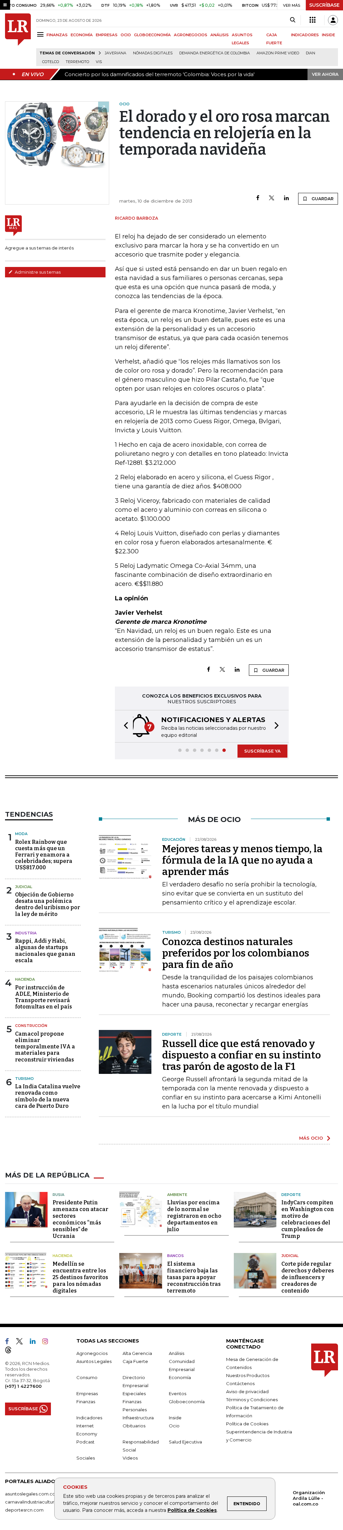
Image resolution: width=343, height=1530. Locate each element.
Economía (180, 1377)
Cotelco (50, 62)
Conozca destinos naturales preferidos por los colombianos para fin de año (235, 953)
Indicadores (89, 1417)
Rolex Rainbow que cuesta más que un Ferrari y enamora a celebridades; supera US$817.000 (43, 855)
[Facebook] (257, 198)
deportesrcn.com (24, 1510)
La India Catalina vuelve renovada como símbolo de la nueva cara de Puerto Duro (47, 1096)
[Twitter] (272, 198)
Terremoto (77, 62)
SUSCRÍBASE (324, 5)
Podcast (85, 1441)
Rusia (58, 1194)
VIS (99, 62)
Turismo (24, 1078)
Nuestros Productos (247, 1375)
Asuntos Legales (94, 1361)
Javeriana (115, 53)
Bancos (175, 1255)
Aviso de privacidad (247, 1391)
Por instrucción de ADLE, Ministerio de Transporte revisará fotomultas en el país (43, 997)
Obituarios (134, 1425)
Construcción (31, 1025)
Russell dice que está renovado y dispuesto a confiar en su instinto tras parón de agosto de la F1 (241, 1055)
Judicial (23, 886)
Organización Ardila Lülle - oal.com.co (309, 1498)
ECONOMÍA (82, 35)
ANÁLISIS (219, 35)
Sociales (85, 1458)
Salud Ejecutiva (185, 1441)
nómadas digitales (153, 53)
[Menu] (41, 34)
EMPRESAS (107, 35)
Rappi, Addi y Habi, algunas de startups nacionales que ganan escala (45, 951)
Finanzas (85, 1401)
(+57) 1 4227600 (23, 1386)
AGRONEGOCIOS (190, 35)
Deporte (291, 1194)
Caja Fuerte (135, 1361)
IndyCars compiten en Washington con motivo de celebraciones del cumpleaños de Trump (307, 1219)
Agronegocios (92, 1353)
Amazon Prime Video (278, 53)
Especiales (134, 1393)
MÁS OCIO (311, 1138)
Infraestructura (138, 1417)
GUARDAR (322, 198)
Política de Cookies (192, 1510)
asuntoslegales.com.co (30, 1493)
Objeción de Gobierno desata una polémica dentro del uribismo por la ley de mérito (47, 904)
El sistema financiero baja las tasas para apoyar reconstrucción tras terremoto (194, 1277)
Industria (26, 933)
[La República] (18, 39)
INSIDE (328, 35)
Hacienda (25, 979)
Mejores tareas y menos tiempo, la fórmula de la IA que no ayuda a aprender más (242, 860)
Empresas (87, 1393)
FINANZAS (57, 35)
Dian (310, 53)
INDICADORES (305, 35)
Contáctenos (240, 1383)
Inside (175, 1417)
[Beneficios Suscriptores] (312, 20)
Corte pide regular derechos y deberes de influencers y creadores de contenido (307, 1277)
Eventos (177, 1393)
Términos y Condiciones (252, 1399)
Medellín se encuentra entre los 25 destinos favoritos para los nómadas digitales (80, 1277)
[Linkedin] (286, 198)
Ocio (174, 1425)
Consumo (86, 1377)
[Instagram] (47, 1342)
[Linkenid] (35, 1342)
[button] (124, 726)
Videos (130, 1458)
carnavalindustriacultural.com (37, 1502)
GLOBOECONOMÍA (152, 35)
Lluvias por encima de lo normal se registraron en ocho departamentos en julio (194, 1216)
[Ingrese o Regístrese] (333, 20)
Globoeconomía (187, 1401)
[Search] (292, 20)
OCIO (126, 35)
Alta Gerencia (137, 1353)
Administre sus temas (37, 272)
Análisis (176, 1353)
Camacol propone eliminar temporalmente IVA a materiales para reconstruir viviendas (45, 1047)
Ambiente (177, 1194)
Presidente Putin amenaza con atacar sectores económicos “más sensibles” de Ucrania (80, 1219)
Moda (21, 833)
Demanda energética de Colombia (214, 53)
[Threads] (11, 1351)
